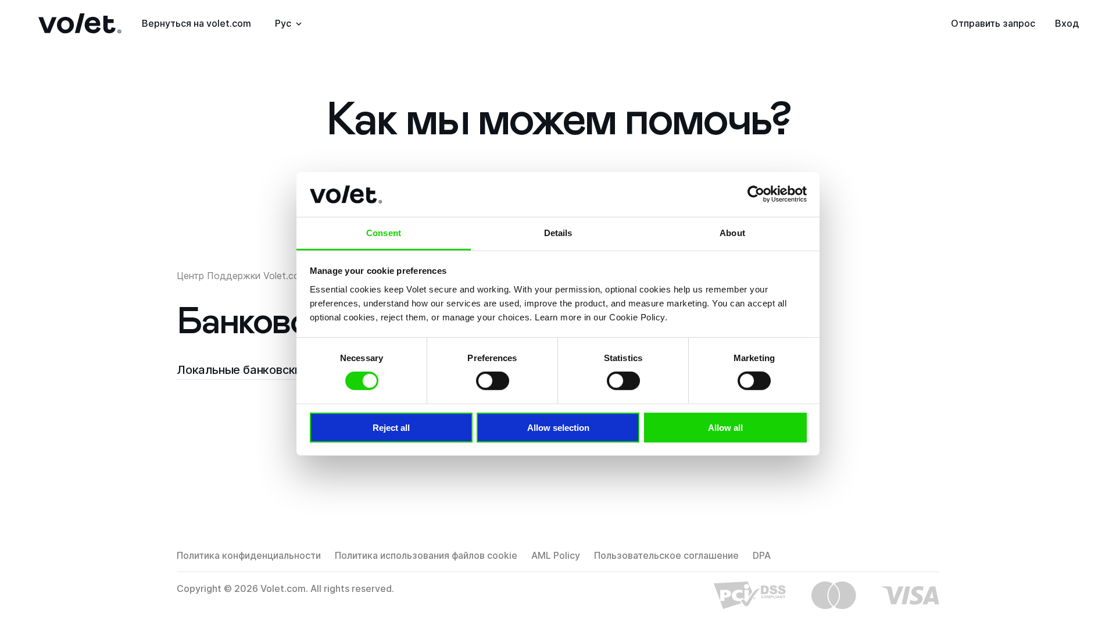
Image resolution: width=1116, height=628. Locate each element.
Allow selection (558, 427)
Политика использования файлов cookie (426, 555)
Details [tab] (558, 233)
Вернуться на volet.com (196, 23)
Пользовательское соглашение (666, 555)
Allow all (725, 427)
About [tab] (732, 233)
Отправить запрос (993, 23)
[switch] (492, 381)
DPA (762, 555)
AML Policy (555, 555)
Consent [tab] (383, 233)
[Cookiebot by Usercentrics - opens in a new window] (756, 194)
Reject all (391, 427)
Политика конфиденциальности (249, 555)
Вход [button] (1067, 23)
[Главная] (80, 23)
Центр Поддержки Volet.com (242, 275)
